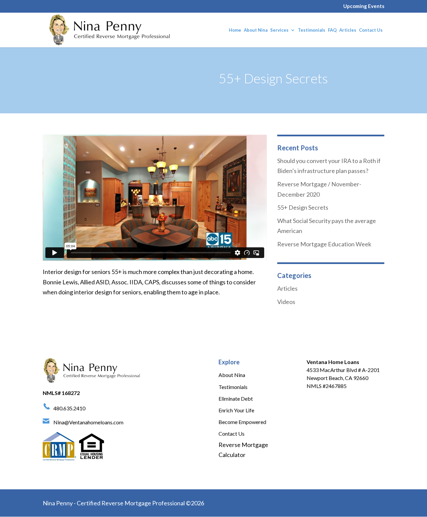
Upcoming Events (363, 6)
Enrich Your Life (236, 410)
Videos (286, 301)
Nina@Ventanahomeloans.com (88, 422)
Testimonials (311, 30)
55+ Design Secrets (302, 207)
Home (235, 30)
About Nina (256, 30)
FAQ (332, 30)
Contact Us (371, 30)
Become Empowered (242, 422)
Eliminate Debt (236, 398)
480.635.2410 (69, 408)
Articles (347, 30)
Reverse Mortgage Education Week (324, 244)
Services (279, 30)
